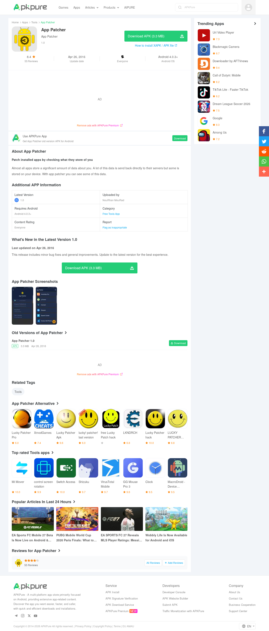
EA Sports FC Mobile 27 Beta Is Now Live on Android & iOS (32, 538)
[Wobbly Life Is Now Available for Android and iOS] (166, 519)
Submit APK (170, 605)
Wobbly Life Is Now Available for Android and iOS (166, 537)
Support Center (238, 611)
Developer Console (173, 592)
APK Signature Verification (121, 598)
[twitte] (29, 616)
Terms (117, 626)
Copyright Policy (102, 626)
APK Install (112, 592)
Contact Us (236, 598)
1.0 (22, 200)
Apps (25, 22)
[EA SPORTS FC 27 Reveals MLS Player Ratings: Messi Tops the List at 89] (122, 519)
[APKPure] (30, 7)
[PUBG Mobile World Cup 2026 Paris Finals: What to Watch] (77, 519)
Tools (34, 22)
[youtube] (35, 616)
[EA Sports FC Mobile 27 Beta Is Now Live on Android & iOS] (33, 519)
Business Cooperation (242, 605)
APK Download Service (119, 605)
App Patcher (49, 36)
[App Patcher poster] (22, 306)
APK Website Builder (175, 598)
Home (15, 22)
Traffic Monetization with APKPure (183, 611)
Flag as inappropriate (115, 227)
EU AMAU (128, 626)
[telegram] (16, 616)
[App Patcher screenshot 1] (46, 306)
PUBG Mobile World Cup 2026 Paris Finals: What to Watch (75, 538)
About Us (234, 592)
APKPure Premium (117, 611)
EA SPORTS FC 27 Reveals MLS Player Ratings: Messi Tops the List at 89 (120, 538)
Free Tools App (111, 213)
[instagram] (22, 616)
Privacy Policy (83, 626)
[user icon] (248, 7)
